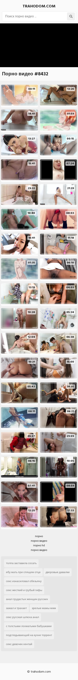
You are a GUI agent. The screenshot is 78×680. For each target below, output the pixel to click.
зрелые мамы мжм (44, 608)
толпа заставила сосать (21, 563)
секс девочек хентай (19, 644)
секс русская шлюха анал (22, 617)
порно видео (39, 540)
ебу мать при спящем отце (23, 572)
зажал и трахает (16, 608)
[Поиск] (71, 16)
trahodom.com (39, 6)
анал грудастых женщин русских (27, 599)
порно (39, 536)
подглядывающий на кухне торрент (29, 635)
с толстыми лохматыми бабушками (29, 626)
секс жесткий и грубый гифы (24, 590)
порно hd (39, 545)
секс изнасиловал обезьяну (24, 581)
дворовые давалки (58, 572)
